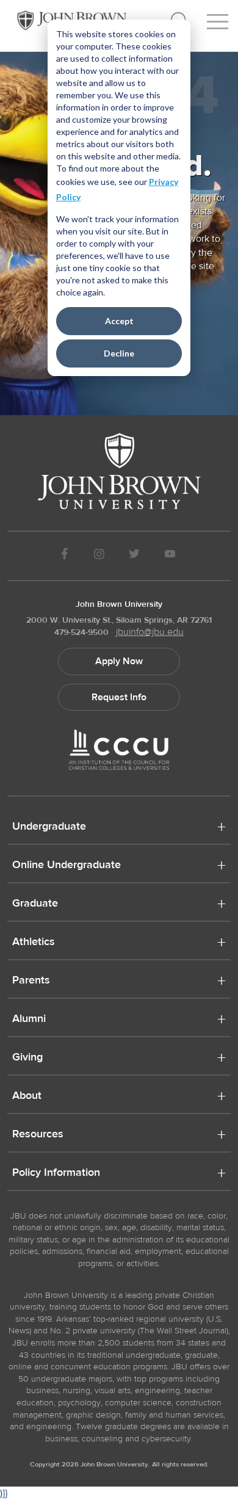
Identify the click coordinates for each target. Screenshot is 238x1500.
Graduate (35, 904)
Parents (31, 981)
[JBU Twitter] (134, 556)
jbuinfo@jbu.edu (150, 632)
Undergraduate (49, 827)
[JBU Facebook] (64, 556)
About (26, 1096)
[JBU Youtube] (170, 556)
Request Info (119, 697)
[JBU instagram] (99, 556)
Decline (119, 353)
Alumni (29, 1019)
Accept (119, 321)
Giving (27, 1058)
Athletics (33, 943)
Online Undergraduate (66, 866)
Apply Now (119, 661)
